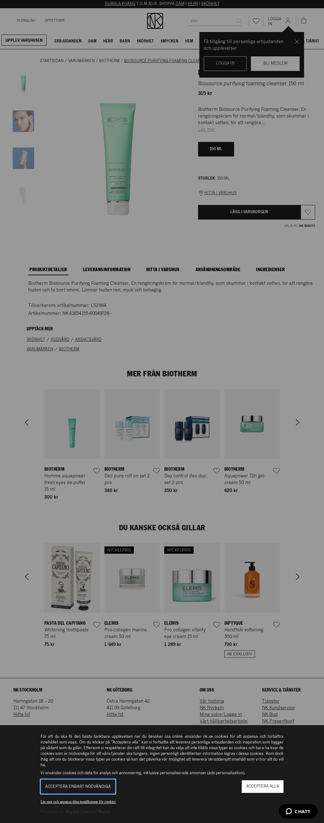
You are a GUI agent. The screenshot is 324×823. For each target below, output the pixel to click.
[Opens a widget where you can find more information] (298, 812)
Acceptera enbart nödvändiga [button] (78, 786)
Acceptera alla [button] (262, 786)
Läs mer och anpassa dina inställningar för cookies (78, 802)
